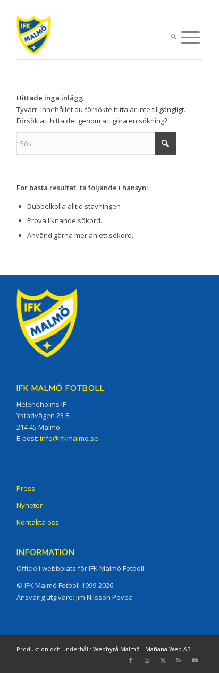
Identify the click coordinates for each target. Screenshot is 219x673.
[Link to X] (163, 660)
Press (25, 488)
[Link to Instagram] (147, 660)
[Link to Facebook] (131, 660)
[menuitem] (174, 37)
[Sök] (174, 37)
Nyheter (29, 505)
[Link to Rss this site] (179, 660)
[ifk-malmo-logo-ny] (90, 37)
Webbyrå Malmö (116, 649)
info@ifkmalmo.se (69, 438)
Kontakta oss (37, 522)
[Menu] (191, 37)
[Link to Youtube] (195, 660)
